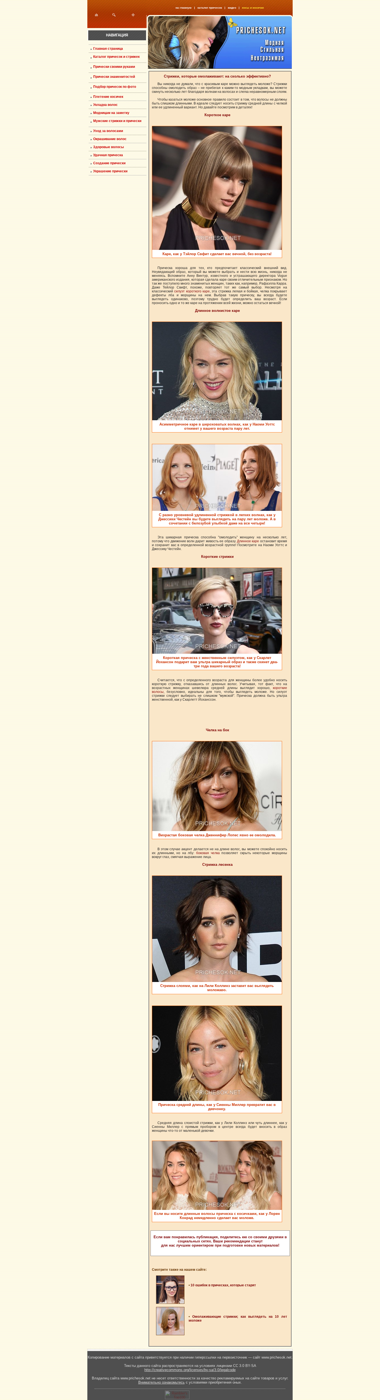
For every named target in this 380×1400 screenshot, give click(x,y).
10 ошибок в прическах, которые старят (223, 1285)
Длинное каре (248, 541)
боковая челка (208, 853)
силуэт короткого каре (192, 291)
